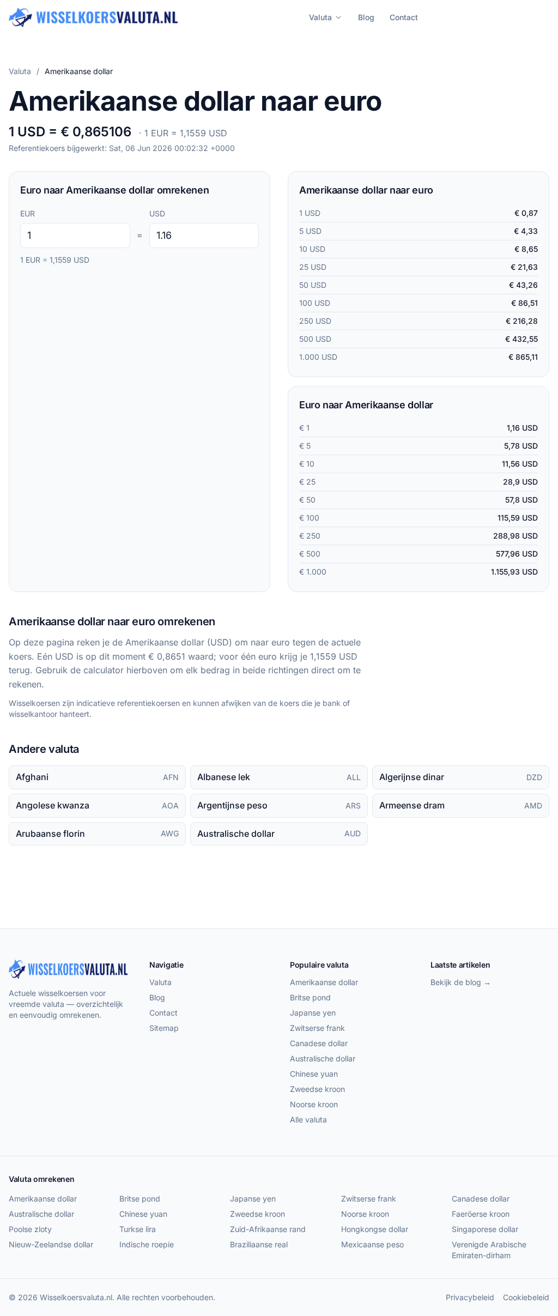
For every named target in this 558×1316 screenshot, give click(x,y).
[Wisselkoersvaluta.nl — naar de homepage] (93, 17)
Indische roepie (146, 1244)
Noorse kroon (314, 1104)
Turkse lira (137, 1229)
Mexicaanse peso (372, 1244)
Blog (366, 17)
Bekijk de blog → (460, 982)
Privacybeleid (470, 1297)
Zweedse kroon (317, 1089)
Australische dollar (322, 1058)
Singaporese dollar (485, 1229)
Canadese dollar (319, 1043)
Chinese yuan (314, 1073)
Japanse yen (313, 1012)
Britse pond (310, 997)
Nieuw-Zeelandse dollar (51, 1244)
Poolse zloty (30, 1229)
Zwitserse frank (317, 1028)
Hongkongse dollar (374, 1229)
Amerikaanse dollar (324, 982)
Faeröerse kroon (481, 1213)
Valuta (320, 17)
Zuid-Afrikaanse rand (268, 1229)
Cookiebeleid (526, 1297)
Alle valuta (308, 1119)
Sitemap (164, 1028)
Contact (404, 17)
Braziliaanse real (259, 1244)
